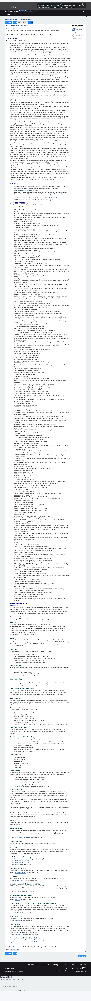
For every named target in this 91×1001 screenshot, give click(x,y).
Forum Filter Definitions (18, 19)
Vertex (17, 920)
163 (76, 33)
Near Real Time (19, 872)
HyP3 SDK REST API (21, 863)
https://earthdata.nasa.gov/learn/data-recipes (23, 704)
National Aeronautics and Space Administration (14, 971)
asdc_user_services (77, 25)
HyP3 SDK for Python (21, 861)
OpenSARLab (19, 880)
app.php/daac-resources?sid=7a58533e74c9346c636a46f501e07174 (35, 198)
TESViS (17, 913)
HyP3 (16, 864)
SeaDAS (17, 891)
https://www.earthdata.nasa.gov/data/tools (22, 942)
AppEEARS (18, 634)
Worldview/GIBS (20, 934)
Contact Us (84, 967)
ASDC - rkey (16, 947)
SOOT (17, 899)
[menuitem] (50, 964)
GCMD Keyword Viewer (22, 837)
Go (24, 990)
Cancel (19, 990)
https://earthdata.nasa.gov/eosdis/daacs (26, 190)
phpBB (72, 968)
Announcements (14, 949)
